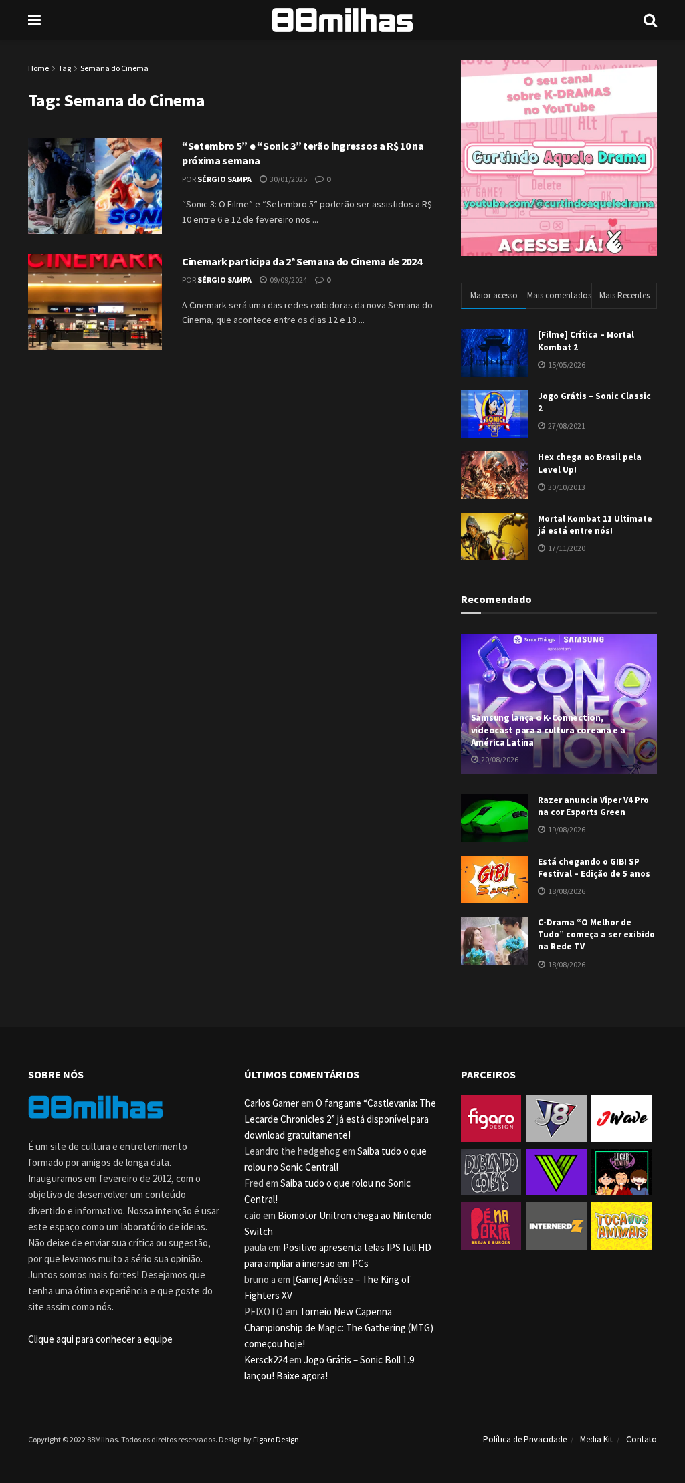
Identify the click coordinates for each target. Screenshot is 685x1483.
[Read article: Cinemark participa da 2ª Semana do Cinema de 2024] (95, 302)
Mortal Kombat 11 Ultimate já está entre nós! (595, 524)
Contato (641, 1439)
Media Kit (596, 1439)
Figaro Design (276, 1439)
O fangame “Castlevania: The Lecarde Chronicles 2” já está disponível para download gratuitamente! (340, 1119)
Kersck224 (265, 1359)
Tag (64, 68)
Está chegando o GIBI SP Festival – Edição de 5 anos (594, 867)
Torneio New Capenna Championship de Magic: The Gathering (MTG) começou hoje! (338, 1327)
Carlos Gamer (271, 1103)
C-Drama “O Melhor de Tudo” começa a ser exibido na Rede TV (596, 934)
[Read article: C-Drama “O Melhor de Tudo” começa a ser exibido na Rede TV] (494, 941)
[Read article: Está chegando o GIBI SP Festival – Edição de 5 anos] (494, 880)
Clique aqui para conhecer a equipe (100, 1339)
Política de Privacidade (525, 1439)
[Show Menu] (34, 20)
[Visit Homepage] (342, 20)
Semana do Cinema (114, 68)
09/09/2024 (287, 280)
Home (38, 68)
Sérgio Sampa (224, 179)
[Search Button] (650, 20)
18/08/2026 (566, 891)
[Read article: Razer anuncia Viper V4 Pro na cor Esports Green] (494, 818)
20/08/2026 (499, 759)
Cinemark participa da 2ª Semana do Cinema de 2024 (301, 261)
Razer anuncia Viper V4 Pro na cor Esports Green (593, 806)
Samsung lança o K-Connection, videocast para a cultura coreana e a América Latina (548, 729)
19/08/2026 (566, 829)
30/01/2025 (287, 179)
